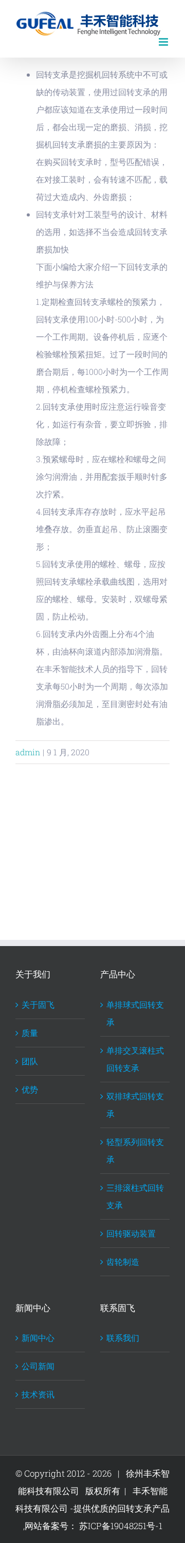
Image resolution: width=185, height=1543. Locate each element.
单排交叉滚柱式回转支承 (135, 1059)
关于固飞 (38, 1004)
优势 (30, 1089)
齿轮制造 (122, 1261)
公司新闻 (38, 1365)
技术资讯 (38, 1394)
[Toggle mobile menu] (164, 42)
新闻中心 (38, 1337)
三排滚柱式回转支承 (135, 1196)
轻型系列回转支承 (135, 1150)
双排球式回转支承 (135, 1105)
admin (27, 752)
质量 (30, 1032)
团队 (30, 1061)
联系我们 (122, 1337)
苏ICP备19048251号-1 (119, 1526)
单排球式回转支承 (135, 1013)
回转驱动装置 (131, 1233)
